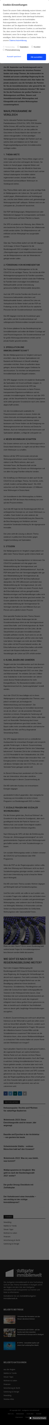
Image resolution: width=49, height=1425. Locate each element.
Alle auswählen (36, 57)
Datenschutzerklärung (18, 40)
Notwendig (10, 47)
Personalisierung (12, 50)
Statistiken (24, 47)
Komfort (37, 47)
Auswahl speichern (14, 56)
